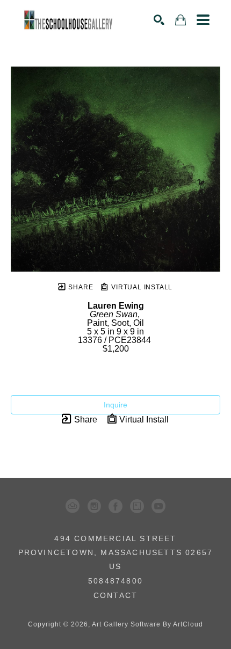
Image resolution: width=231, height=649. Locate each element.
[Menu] (203, 19)
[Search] (159, 19)
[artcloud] (73, 506)
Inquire (115, 404)
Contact (115, 595)
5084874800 (115, 581)
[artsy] (137, 506)
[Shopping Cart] (180, 20)
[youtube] (158, 506)
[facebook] (115, 506)
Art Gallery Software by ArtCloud (147, 624)
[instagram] (94, 506)
